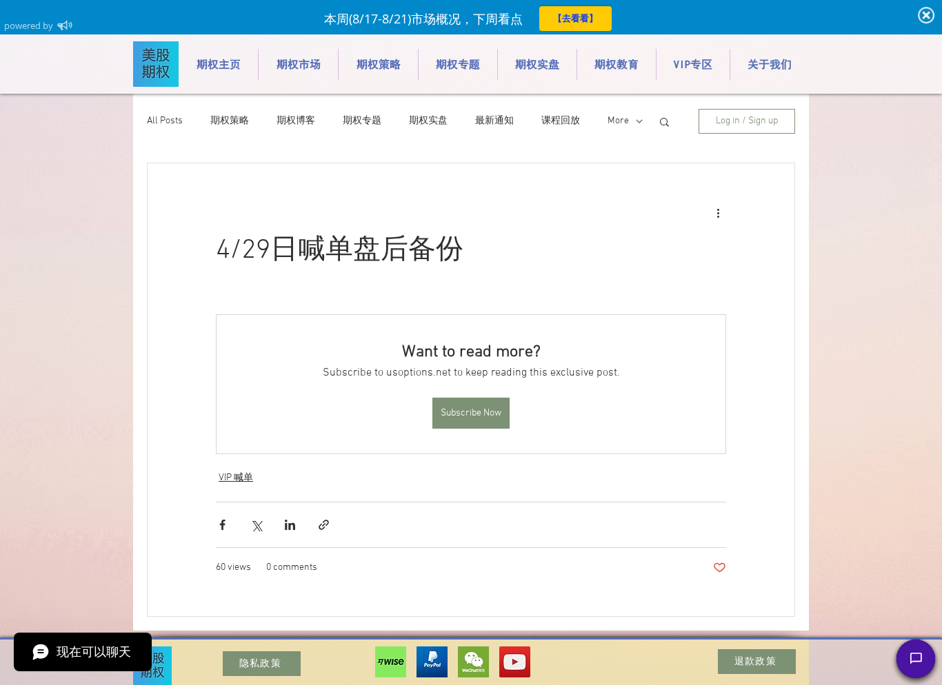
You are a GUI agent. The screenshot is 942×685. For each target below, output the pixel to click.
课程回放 (560, 121)
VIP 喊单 (236, 478)
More (618, 121)
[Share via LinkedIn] (290, 524)
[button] (664, 121)
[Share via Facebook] (222, 524)
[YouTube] (514, 661)
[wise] (390, 661)
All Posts (165, 121)
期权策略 (229, 121)
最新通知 (494, 121)
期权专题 (362, 121)
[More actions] (718, 213)
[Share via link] (323, 524)
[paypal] (432, 661)
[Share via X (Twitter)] (256, 524)
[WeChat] (473, 661)
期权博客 (296, 121)
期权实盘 (428, 121)
